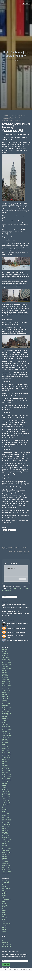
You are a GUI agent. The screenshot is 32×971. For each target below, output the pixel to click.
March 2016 (5, 863)
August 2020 (5, 782)
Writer (8, 118)
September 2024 (6, 690)
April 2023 (5, 722)
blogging (19, 115)
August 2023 (5, 715)
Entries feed (5, 942)
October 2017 (5, 841)
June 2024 (5, 696)
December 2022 (6, 730)
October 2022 (6, 733)
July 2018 (4, 828)
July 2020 (4, 783)
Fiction (4, 901)
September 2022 (6, 735)
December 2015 (6, 869)
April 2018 (5, 834)
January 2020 (6, 795)
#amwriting (7, 115)
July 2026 (4, 650)
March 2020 (5, 791)
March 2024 (5, 702)
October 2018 (5, 823)
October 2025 (6, 666)
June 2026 (5, 651)
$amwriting (5, 882)
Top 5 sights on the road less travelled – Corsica (15, 613)
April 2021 (5, 767)
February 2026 (6, 659)
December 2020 (6, 774)
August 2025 (5, 670)
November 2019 (6, 798)
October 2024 (6, 689)
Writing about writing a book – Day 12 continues (19, 552)
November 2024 (6, 687)
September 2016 (6, 852)
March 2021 (5, 769)
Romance (4, 916)
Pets (3, 908)
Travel (17, 117)
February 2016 (6, 865)
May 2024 (5, 698)
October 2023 (6, 711)
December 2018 (6, 819)
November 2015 (6, 871)
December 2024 (6, 685)
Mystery (4, 905)
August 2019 (5, 804)
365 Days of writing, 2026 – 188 (10, 611)
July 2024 (4, 694)
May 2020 (5, 787)
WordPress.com (6, 946)
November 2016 (6, 849)
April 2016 (5, 862)
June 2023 (5, 718)
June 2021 (5, 763)
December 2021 (6, 752)
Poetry (4, 910)
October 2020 (6, 778)
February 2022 (6, 748)
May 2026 (5, 653)
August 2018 (5, 826)
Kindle (4, 903)
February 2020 (6, 793)
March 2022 (5, 746)
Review (13, 117)
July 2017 (4, 843)
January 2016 (5, 867)
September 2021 (6, 757)
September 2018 (6, 824)
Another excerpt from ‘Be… (21, 640)
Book (3, 894)
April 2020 (5, 789)
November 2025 (6, 664)
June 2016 (4, 858)
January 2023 (6, 728)
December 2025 (6, 663)
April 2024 (5, 700)
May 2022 (5, 743)
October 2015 (5, 873)
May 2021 (5, 765)
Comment (22, 579)
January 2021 (5, 772)
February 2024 (6, 704)
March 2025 (5, 679)
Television (5, 918)
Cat (3, 897)
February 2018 (6, 837)
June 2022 (5, 741)
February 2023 (6, 726)
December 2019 (6, 796)
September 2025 (6, 668)
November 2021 (6, 754)
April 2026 (5, 655)
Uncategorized (24, 117)
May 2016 (4, 860)
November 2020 (6, 776)
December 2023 (6, 707)
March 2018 (5, 836)
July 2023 (4, 717)
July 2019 (4, 806)
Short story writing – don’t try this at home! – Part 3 (14, 605)
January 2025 (6, 683)
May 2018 (5, 832)
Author (12, 115)
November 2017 (6, 839)
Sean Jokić (9, 640)
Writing (12, 118)
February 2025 (6, 681)
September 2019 (6, 802)
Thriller (4, 920)
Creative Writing (6, 117)
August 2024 (5, 692)
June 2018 (5, 830)
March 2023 (5, 724)
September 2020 (7, 780)
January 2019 (5, 817)
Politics (4, 912)
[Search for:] (9, 596)
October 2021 (5, 756)
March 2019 (5, 813)
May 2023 (5, 720)
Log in (4, 940)
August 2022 (5, 737)
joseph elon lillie (11, 623)
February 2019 (6, 815)
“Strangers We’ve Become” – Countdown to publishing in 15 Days (15, 548)
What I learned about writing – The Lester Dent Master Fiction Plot (15, 608)
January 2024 (6, 705)
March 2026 (5, 657)
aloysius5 (4, 114)
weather (4, 925)
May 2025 (5, 676)
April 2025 (5, 677)
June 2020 (5, 785)
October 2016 (5, 850)
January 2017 (5, 847)
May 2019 (5, 809)
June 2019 (5, 808)
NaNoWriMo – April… (20, 628)
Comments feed (6, 944)
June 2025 (5, 674)
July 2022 (4, 739)
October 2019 (5, 800)
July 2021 (4, 761)
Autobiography (6, 888)
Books (24, 115)
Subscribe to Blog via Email (10, 951)
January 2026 (6, 661)
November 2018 (6, 821)
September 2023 (6, 713)
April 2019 (5, 811)
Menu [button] (27, 3)
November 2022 (6, 731)
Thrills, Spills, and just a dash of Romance (16, 54)
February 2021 (6, 770)
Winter (4, 118)
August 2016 (5, 854)
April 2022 (5, 744)
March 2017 (5, 845)
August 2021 (5, 759)
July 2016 (4, 856)
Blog (16, 115)
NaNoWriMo (5, 907)
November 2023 (6, 709)
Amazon (4, 884)
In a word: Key (6, 615)
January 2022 (6, 750)
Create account (6, 939)
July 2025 (4, 672)
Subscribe (6, 964)
